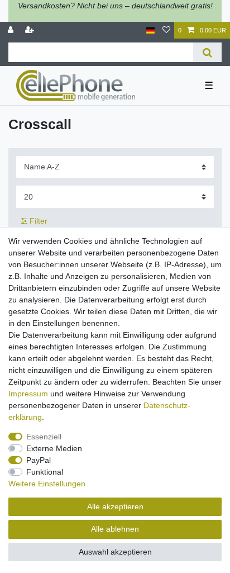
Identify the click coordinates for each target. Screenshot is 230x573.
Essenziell (43, 436)
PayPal (38, 460)
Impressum (28, 393)
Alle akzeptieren (115, 506)
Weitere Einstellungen (46, 483)
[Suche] (207, 52)
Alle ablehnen (115, 528)
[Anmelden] (12, 30)
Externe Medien (54, 448)
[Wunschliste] (166, 30)
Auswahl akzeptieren (115, 551)
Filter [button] (38, 220)
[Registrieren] (30, 30)
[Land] (150, 30)
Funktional (44, 471)
